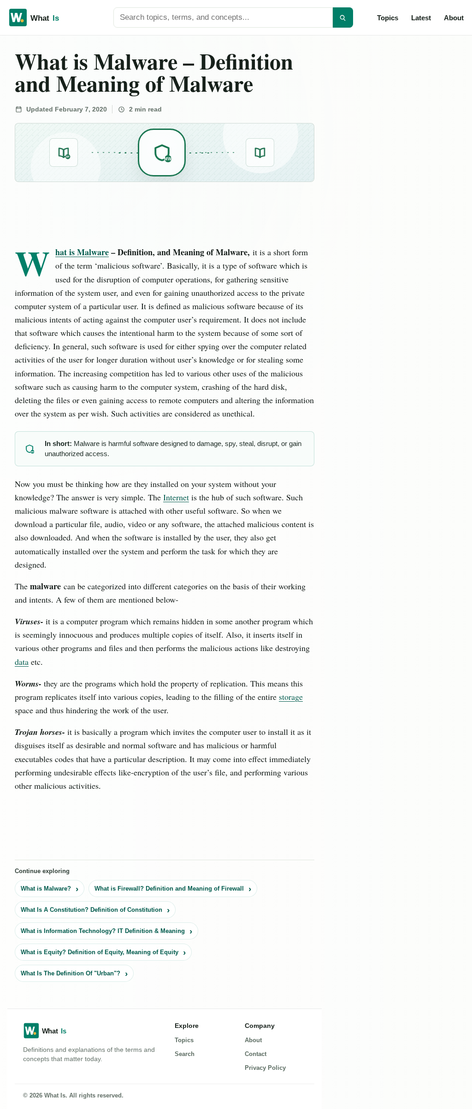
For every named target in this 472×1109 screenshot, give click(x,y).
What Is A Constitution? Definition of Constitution (91, 909)
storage (291, 696)
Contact (255, 1053)
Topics (387, 18)
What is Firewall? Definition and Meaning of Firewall (169, 888)
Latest (421, 18)
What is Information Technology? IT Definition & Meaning (103, 930)
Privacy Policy (265, 1067)
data (22, 661)
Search (185, 1053)
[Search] (343, 17)
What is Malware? (46, 888)
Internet (176, 497)
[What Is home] (48, 17)
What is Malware (82, 252)
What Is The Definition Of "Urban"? (70, 973)
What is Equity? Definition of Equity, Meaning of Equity (99, 952)
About (454, 18)
